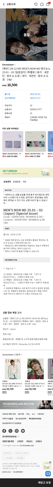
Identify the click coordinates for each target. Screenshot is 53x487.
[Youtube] (23, 431)
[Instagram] (17, 431)
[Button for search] (35, 4)
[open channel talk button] (48, 473)
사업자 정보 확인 (8, 441)
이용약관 (40, 414)
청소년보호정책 (21, 418)
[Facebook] (4, 431)
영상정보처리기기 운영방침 (11, 423)
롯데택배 (20, 458)
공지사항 (21, 414)
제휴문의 (29, 441)
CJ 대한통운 (8, 458)
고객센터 (20, 441)
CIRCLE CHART (21, 453)
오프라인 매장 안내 (9, 414)
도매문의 (39, 441)
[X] (10, 431)
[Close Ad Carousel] (50, 462)
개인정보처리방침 (35, 418)
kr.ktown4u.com (27, 445)
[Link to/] (41, 4)
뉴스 (33, 414)
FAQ (28, 414)
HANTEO (7, 453)
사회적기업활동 (7, 418)
